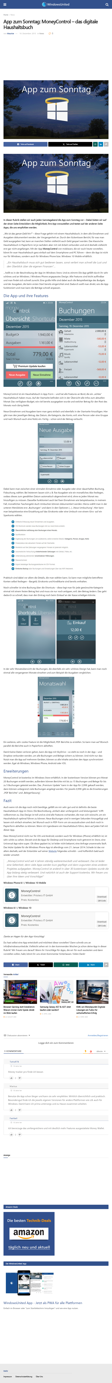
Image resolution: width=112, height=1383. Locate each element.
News (12, 15)
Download (101, 896)
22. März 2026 (83, 1017)
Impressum (8, 1376)
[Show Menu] (5, 4)
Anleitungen (85, 1001)
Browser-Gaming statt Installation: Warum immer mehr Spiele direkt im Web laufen (19, 1009)
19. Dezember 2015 (27, 33)
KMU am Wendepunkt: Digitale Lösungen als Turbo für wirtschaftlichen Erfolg (90, 1009)
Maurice (10, 33)
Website (53, 850)
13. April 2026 (46, 1014)
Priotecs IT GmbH (43, 895)
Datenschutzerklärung (23, 1376)
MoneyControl (30, 891)
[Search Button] (107, 4)
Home (6, 15)
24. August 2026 (10, 1017)
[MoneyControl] (12, 895)
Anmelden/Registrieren (97, 1035)
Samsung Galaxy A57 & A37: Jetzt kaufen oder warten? (55, 1008)
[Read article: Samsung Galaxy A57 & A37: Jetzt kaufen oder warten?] (57, 992)
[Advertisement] (56, 57)
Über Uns (39, 1376)
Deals (45, 1001)
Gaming (9, 1001)
